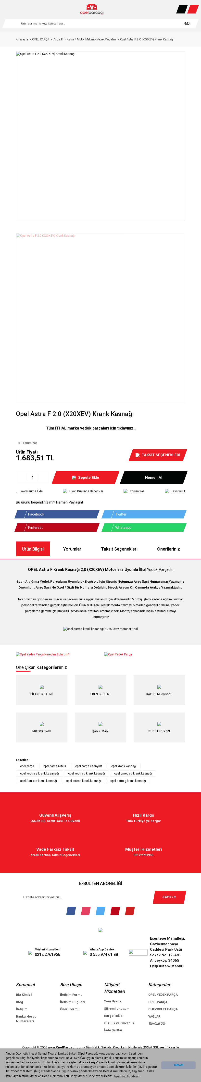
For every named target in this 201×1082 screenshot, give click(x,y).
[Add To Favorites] (29, 491)
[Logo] (92, 9)
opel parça (27, 766)
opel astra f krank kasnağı (83, 781)
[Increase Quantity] (43, 477)
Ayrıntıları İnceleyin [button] (126, 1076)
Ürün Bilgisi (33, 549)
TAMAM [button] (178, 1065)
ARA (187, 23)
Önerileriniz (168, 549)
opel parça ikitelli (54, 766)
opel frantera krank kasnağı (38, 781)
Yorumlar (72, 549)
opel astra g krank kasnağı (128, 781)
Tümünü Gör (156, 1023)
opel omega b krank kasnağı (133, 773)
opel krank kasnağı (124, 766)
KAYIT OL (169, 897)
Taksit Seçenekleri (119, 549)
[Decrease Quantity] (21, 477)
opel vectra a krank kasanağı (39, 773)
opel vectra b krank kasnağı (86, 773)
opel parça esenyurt (88, 766)
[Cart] (193, 9)
